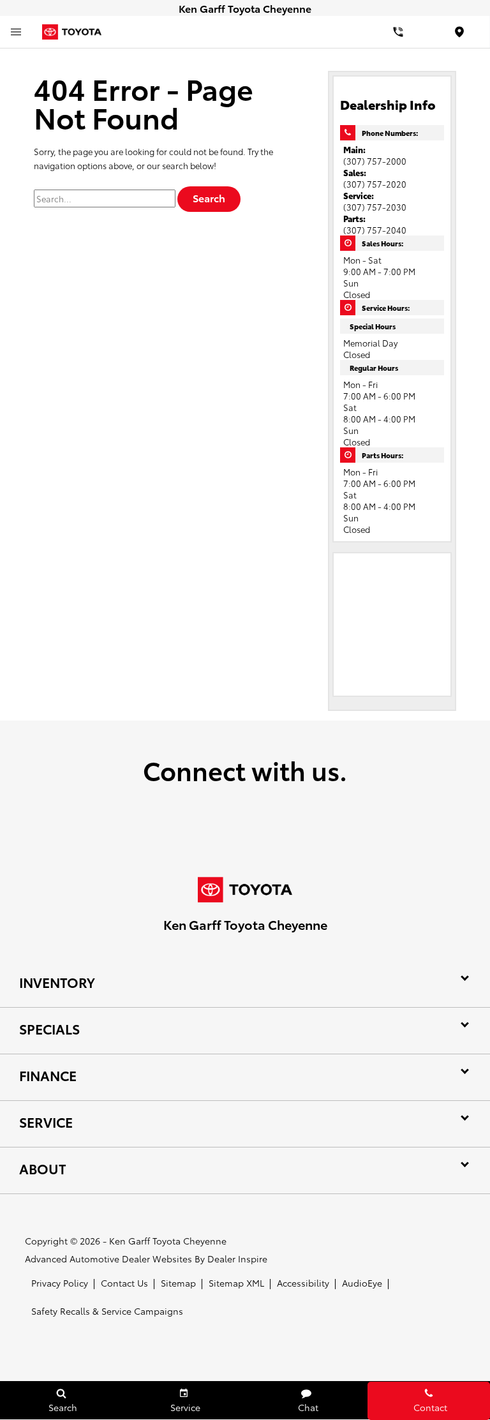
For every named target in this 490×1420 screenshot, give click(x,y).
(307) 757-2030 (374, 207)
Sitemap (178, 1282)
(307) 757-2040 (374, 229)
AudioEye (362, 1282)
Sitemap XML (236, 1282)
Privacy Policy (59, 1282)
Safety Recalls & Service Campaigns (107, 1310)
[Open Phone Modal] (398, 32)
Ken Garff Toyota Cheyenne (167, 1240)
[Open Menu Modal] (16, 32)
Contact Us (124, 1282)
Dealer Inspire (237, 1258)
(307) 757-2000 (374, 161)
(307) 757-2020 (374, 184)
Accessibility (303, 1282)
